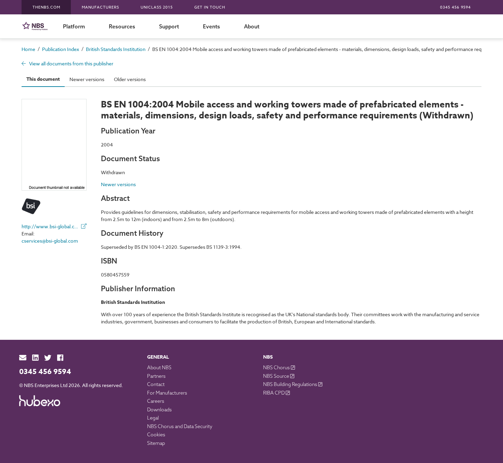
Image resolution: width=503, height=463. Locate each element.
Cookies (156, 435)
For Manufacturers (167, 393)
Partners (156, 376)
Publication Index (60, 49)
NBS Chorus (277, 367)
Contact (156, 384)
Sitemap (156, 443)
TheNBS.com (46, 7)
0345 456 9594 (455, 7)
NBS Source (276, 376)
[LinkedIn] (35, 357)
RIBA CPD (274, 393)
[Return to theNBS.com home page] (36, 26)
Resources (122, 26)
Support (169, 26)
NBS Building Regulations (290, 384)
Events (211, 26)
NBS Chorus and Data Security (179, 426)
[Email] (22, 357)
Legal (153, 418)
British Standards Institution (115, 49)
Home (28, 49)
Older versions (130, 79)
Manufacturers (100, 7)
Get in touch (209, 7)
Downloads (159, 410)
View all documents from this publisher (70, 63)
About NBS (159, 367)
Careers (155, 401)
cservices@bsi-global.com (50, 240)
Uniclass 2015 (157, 7)
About (251, 26)
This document (43, 79)
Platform (74, 26)
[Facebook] (60, 357)
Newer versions (86, 79)
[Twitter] (47, 357)
